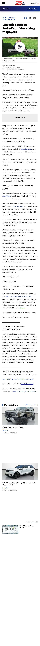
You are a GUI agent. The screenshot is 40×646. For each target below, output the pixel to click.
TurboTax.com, (26, 149)
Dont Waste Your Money (8, 19)
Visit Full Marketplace (31, 405)
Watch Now (34, 3)
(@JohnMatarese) (26, 383)
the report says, (18, 206)
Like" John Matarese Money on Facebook (17, 379)
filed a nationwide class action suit (18, 296)
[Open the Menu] (3, 3)
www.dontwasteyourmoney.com (24, 391)
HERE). (22, 307)
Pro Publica (6, 196)
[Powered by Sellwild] (35, 522)
